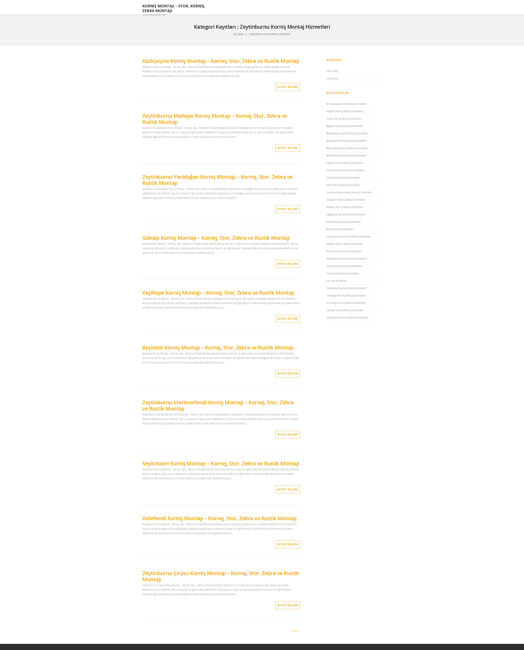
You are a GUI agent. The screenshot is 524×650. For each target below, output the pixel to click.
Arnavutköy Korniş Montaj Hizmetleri (346, 104)
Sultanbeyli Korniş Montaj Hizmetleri (346, 288)
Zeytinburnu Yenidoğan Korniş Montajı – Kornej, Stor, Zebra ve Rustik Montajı (217, 180)
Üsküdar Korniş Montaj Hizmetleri (345, 310)
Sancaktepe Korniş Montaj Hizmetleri (346, 258)
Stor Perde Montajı (336, 281)
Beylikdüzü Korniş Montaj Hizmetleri (346, 155)
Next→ (296, 631)
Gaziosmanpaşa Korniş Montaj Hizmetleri (349, 192)
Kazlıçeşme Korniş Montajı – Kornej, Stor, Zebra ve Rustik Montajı (220, 60)
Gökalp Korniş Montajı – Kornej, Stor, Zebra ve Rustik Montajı (216, 237)
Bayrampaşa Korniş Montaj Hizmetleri (347, 148)
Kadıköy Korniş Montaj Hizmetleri (344, 207)
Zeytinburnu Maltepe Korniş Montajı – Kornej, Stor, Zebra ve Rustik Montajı (214, 118)
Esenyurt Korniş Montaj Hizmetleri (345, 170)
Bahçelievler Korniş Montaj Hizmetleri (347, 133)
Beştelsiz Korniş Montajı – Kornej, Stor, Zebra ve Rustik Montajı (217, 347)
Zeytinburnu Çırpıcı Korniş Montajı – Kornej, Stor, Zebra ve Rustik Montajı (220, 576)
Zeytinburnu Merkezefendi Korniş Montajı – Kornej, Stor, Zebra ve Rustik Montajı (218, 405)
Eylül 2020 (332, 78)
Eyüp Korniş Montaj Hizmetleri (343, 177)
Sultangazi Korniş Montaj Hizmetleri (346, 295)
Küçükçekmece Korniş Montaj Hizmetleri (348, 236)
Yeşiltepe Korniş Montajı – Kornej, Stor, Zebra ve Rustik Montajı (218, 292)
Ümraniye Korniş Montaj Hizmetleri (346, 303)
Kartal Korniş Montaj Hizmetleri (343, 222)
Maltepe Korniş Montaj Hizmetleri (345, 244)
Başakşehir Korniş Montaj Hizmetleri (346, 140)
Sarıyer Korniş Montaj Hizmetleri (344, 266)
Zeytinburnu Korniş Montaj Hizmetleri (347, 317)
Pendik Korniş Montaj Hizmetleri (344, 251)
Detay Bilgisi (288, 87)
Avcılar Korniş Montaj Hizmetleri (344, 118)
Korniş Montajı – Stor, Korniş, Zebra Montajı (173, 8)
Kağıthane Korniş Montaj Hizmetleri (345, 214)
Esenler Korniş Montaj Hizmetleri (344, 163)
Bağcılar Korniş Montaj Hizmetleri (344, 126)
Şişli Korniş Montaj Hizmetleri (342, 273)
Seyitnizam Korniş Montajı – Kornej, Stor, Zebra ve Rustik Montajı (220, 463)
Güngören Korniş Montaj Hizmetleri (346, 199)
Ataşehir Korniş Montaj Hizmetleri (345, 111)
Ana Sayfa (238, 34)
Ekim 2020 (332, 71)
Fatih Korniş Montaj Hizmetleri (343, 185)
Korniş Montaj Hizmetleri (340, 229)
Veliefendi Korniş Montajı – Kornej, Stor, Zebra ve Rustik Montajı (219, 518)
